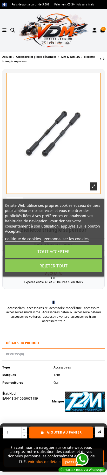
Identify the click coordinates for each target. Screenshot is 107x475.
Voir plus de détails (44, 461)
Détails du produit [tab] (22, 343)
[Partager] (53, 302)
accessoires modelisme (23, 312)
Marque (58, 401)
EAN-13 (8, 398)
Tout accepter (53, 251)
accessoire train (53, 321)
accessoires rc (37, 308)
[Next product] (104, 58)
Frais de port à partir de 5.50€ (31, 4)
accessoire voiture (56, 316)
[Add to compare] (99, 432)
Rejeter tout (53, 266)
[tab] (53, 354)
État (5, 394)
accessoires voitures (26, 316)
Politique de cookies (23, 238)
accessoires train (83, 316)
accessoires (16, 308)
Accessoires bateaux (57, 312)
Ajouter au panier (64, 432)
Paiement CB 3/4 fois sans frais (74, 4)
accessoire (91, 308)
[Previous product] (101, 58)
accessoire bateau (87, 312)
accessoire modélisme (65, 308)
